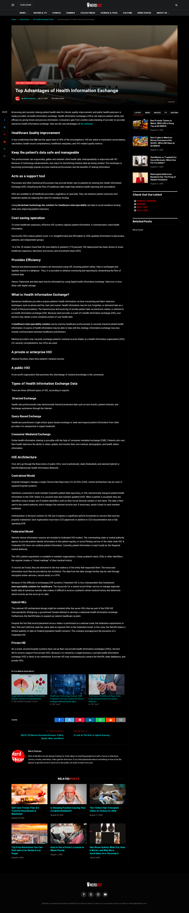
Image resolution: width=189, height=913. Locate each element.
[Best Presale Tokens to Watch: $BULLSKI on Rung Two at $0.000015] (140, 124)
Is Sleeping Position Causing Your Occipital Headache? (68, 809)
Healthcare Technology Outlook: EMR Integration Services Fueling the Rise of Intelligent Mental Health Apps (67, 699)
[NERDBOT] (94, 5)
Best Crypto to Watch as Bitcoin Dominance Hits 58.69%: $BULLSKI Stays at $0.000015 (162, 141)
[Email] (4, 156)
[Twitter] (4, 127)
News (23, 12)
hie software (87, 124)
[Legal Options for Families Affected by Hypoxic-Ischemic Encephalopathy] (29, 684)
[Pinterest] (4, 134)
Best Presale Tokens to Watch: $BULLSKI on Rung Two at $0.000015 (162, 123)
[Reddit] (4, 141)
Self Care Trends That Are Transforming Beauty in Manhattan (25, 811)
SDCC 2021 (142, 207)
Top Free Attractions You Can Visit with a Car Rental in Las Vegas (26, 850)
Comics (56, 12)
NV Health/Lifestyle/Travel (30, 83)
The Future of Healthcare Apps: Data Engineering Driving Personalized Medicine (105, 699)
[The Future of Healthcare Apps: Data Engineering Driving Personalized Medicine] (107, 684)
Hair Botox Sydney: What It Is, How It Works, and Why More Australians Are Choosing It (107, 850)
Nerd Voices (144, 12)
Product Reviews (146, 201)
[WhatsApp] (4, 149)
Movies (157, 113)
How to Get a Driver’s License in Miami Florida (67, 849)
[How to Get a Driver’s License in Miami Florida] (68, 833)
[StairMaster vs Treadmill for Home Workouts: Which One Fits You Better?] (140, 161)
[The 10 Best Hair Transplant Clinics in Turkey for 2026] (108, 794)
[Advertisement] (94, 60)
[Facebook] (4, 120)
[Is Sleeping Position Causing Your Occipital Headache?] (68, 794)
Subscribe (25, 5)
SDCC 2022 (142, 210)
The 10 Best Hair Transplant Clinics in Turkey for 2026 (104, 809)
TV (166, 113)
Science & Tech (109, 12)
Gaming (70, 12)
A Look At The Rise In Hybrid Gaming (91, 735)
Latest (138, 113)
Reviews (174, 113)
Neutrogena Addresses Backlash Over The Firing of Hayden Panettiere (163, 177)
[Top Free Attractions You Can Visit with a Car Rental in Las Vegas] (29, 833)
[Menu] (12, 5)
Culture (127, 12)
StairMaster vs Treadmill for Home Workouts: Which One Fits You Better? (163, 160)
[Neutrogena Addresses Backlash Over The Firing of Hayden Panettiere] (140, 178)
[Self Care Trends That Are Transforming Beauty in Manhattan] (29, 794)
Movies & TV (40, 12)
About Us (162, 12)
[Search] (176, 5)
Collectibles (88, 12)
